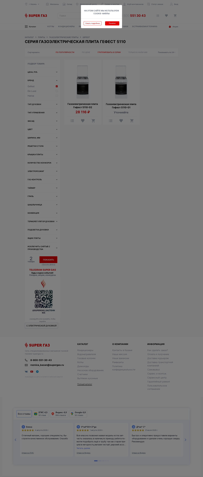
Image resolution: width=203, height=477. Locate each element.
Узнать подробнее (92, 23)
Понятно (112, 23)
